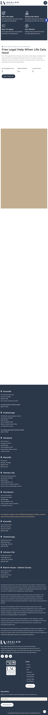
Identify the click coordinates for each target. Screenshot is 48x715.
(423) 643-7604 (4, 546)
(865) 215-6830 (4, 530)
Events (28, 664)
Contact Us (29, 672)
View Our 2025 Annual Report (30, 675)
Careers (29, 667)
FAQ (28, 669)
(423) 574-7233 (4, 577)
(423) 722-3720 (4, 561)
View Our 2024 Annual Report (30, 680)
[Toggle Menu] (45, 2)
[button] (46, 20)
